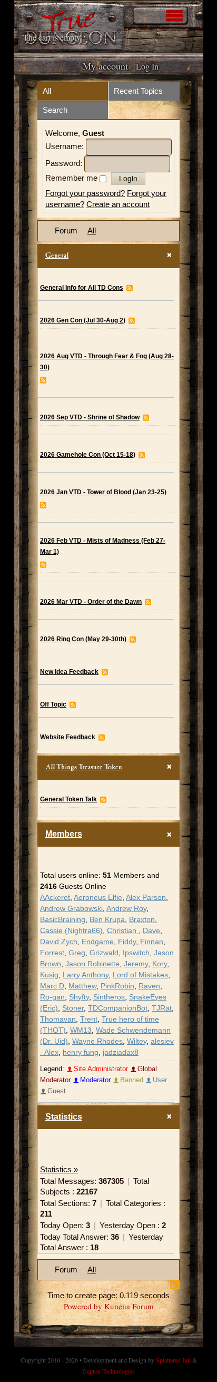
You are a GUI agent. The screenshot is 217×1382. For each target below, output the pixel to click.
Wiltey (136, 1041)
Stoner (73, 1008)
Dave (151, 931)
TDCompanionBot (117, 1008)
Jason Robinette (92, 964)
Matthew (82, 986)
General (56, 256)
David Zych (58, 942)
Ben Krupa (107, 920)
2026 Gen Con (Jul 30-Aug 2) (82, 320)
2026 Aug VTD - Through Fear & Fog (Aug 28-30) (107, 361)
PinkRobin (117, 986)
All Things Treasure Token (83, 767)
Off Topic (53, 704)
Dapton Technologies (108, 1371)
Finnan (151, 942)
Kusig (49, 975)
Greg (76, 953)
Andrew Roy (126, 909)
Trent (88, 1019)
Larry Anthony (85, 975)
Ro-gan (52, 997)
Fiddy (127, 942)
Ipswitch (136, 953)
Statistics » (59, 1169)
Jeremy (136, 964)
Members (63, 833)
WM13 (81, 1030)
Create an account (118, 204)
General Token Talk (68, 799)
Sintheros (109, 997)
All (47, 90)
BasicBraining (62, 920)
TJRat (162, 1008)
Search (55, 109)
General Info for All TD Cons (81, 287)
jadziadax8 (121, 1052)
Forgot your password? (85, 193)
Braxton (142, 920)
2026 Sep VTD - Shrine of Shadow (90, 417)
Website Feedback (67, 737)
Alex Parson (146, 897)
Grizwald (104, 953)
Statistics (63, 1116)
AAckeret (55, 897)
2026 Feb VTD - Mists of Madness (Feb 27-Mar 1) (102, 546)
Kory (159, 964)
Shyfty (79, 997)
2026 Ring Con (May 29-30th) (83, 639)
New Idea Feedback (69, 671)
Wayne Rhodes (97, 1041)
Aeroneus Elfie (98, 897)
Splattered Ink (173, 1360)
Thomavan (58, 1019)
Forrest (52, 953)
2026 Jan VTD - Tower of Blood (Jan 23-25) (103, 492)
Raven (149, 986)
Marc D (52, 986)
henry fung (80, 1052)
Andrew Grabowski (71, 909)
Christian (123, 931)
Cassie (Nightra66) (71, 931)
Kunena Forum (129, 1306)
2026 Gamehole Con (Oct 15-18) (87, 454)
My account (105, 66)
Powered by (83, 1306)
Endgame (98, 942)
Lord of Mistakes (140, 975)
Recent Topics (138, 90)
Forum (66, 230)
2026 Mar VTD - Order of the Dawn (91, 601)
